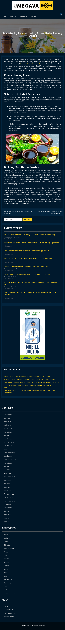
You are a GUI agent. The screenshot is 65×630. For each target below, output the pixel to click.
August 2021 (8, 508)
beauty (13, 17)
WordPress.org (9, 617)
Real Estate (8, 579)
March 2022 (8, 490)
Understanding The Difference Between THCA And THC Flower (27, 274)
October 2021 (8, 504)
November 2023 (9, 453)
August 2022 (8, 480)
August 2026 (8, 415)
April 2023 (7, 473)
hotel (33, 17)
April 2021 (7, 521)
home (6, 569)
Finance (6, 552)
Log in (6, 606)
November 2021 (9, 501)
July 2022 (7, 484)
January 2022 (8, 497)
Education (7, 545)
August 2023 (8, 463)
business (7, 538)
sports (6, 586)
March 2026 (8, 428)
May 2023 (7, 470)
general (23, 17)
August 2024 (8, 432)
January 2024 (8, 446)
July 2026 (7, 418)
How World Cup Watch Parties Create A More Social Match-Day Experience (31, 243)
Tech (5, 590)
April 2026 (7, 425)
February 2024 (9, 442)
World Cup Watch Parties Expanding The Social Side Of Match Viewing (29, 235)
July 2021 (7, 511)
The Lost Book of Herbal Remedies (33, 64)
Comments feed (9, 613)
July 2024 (7, 435)
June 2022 (7, 487)
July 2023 (7, 466)
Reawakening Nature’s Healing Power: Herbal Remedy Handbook (28, 258)
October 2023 (9, 456)
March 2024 (8, 439)
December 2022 (9, 477)
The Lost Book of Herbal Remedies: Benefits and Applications (26, 251)
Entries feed (8, 610)
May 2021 (7, 518)
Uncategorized (9, 593)
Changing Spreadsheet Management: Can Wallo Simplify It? (26, 266)
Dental (6, 542)
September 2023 (10, 459)
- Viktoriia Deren (16, 237)
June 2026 (7, 422)
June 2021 (7, 515)
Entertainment (9, 548)
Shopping (7, 583)
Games (6, 559)
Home (4, 17)
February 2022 (9, 494)
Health (6, 566)
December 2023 (9, 449)
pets (5, 576)
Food (5, 555)
